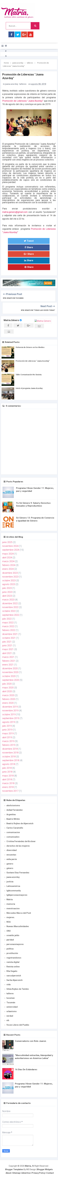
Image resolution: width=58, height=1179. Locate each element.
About (8, 1173)
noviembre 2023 (10, 576)
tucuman (10, 998)
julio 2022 (7, 618)
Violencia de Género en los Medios (30, 347)
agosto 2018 (8, 764)
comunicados (12, 837)
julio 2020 (7, 683)
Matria (9, 899)
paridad (10, 940)
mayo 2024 (8, 553)
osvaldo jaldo (12, 935)
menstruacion (13, 908)
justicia (9, 881)
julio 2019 (7, 726)
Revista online (13, 966)
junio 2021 (7, 645)
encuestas (11, 855)
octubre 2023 (9, 580)
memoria (10, 904)
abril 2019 (7, 737)
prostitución (12, 953)
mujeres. (10, 917)
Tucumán (10, 1002)
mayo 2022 (8, 622)
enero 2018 (8, 787)
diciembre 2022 (10, 603)
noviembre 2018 (10, 752)
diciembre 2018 (10, 748)
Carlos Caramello (14, 828)
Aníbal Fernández (14, 810)
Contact (50, 1173)
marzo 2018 (8, 783)
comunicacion (13, 832)
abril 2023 (7, 595)
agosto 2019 (8, 722)
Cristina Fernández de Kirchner (21, 841)
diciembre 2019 (10, 706)
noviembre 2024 (10, 546)
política (10, 949)
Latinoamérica (13, 886)
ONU (8, 931)
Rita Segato (11, 971)
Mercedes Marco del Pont (18, 913)
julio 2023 (7, 588)
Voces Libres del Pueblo (17, 1025)
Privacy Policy (38, 1173)
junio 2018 (7, 771)
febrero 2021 (8, 661)
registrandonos (13, 958)
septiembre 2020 (10, 680)
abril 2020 (7, 691)
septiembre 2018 (10, 760)
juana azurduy (11, 84)
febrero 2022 (8, 630)
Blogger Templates (14, 1169)
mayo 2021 (8, 649)
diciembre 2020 (10, 668)
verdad (9, 1016)
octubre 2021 (9, 638)
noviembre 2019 (10, 710)
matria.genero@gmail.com (15, 212)
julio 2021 (7, 641)
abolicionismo (13, 805)
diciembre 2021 (10, 634)
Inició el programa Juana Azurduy (29, 388)
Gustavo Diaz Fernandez (17, 872)
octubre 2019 (9, 714)
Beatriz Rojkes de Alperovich (19, 823)
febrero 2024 (8, 565)
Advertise (25, 1173)
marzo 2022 (8, 626)
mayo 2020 (8, 687)
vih (7, 1020)
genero (9, 864)
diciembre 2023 (10, 573)
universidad (12, 1007)
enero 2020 (8, 703)
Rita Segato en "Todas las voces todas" (38, 310)
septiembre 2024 (10, 549)
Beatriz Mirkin (13, 819)
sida (8, 984)
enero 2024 (8, 569)
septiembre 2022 (10, 615)
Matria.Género (11, 320)
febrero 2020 (8, 699)
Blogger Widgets (45, 1169)
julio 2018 (7, 768)
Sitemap (16, 1173)
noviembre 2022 (10, 607)
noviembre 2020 (10, 672)
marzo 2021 (8, 657)
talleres (22, 84)
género (9, 868)
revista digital (12, 962)
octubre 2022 (9, 611)
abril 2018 (7, 779)
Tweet (30, 241)
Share (30, 247)
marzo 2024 (8, 561)
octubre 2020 (9, 676)
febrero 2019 (8, 745)
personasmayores (15, 944)
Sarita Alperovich (14, 980)
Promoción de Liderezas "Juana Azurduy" (22, 101)
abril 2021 (7, 653)
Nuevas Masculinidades (17, 926)
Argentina (11, 814)
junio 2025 (7, 542)
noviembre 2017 (10, 791)
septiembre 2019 (10, 718)
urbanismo (11, 1011)
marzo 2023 (8, 599)
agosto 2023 (8, 584)
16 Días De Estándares (26, 1069)
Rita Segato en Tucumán (13, 298)
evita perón (11, 859)
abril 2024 (7, 557)
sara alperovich (13, 976)
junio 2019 (7, 729)
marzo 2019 (8, 741)
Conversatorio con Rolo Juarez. (31, 1041)
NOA (8, 922)
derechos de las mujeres (18, 846)
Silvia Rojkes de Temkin (17, 989)
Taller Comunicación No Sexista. (29, 375)
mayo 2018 (8, 775)
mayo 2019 (8, 733)
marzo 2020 (8, 695)
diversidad (11, 850)
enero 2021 (8, 664)
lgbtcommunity (13, 890)
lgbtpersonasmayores (16, 895)
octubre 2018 (9, 756)
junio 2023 (7, 592)
